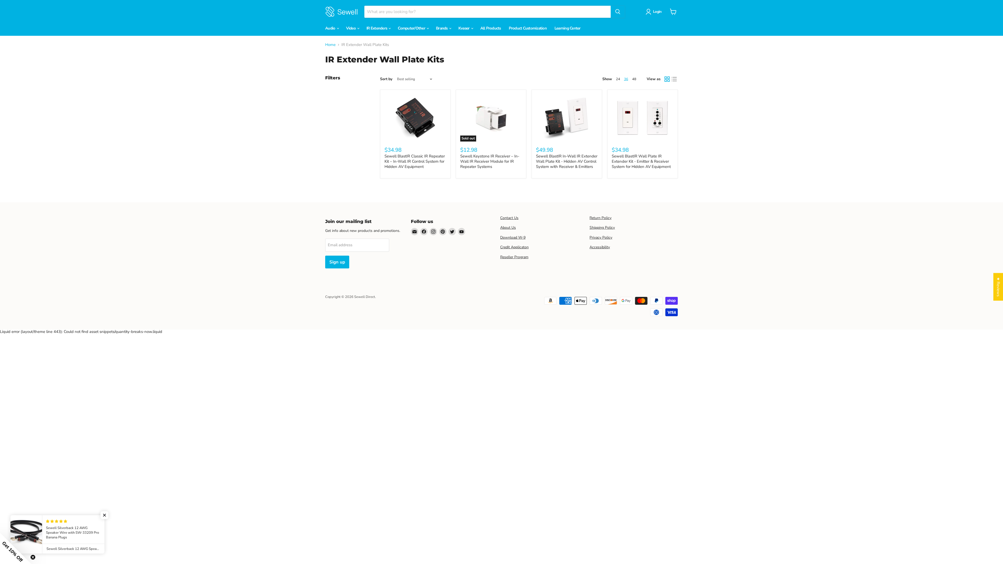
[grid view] (667, 79)
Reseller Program (514, 257)
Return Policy (600, 217)
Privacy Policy (601, 237)
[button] (104, 515)
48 (634, 79)
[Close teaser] (33, 557)
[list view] (674, 79)
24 (618, 79)
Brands (442, 28)
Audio (330, 28)
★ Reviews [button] (998, 287)
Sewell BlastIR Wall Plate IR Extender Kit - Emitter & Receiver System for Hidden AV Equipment (641, 161)
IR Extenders (377, 28)
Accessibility (600, 247)
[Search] (618, 12)
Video (351, 28)
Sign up (337, 262)
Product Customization (528, 28)
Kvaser (464, 28)
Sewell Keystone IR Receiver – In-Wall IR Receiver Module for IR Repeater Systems (489, 161)
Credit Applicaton (514, 247)
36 (626, 79)
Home (330, 45)
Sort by (386, 79)
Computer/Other (412, 28)
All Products (490, 28)
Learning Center (568, 28)
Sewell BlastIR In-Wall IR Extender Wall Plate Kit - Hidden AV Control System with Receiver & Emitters (566, 161)
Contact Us (509, 217)
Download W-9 (513, 237)
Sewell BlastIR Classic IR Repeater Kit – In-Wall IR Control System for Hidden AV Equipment (414, 161)
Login (657, 11)
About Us (508, 227)
